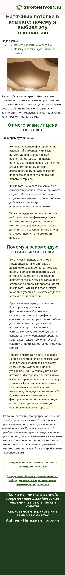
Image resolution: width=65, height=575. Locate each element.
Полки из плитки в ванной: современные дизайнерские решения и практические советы (32, 500)
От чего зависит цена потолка (33, 45)
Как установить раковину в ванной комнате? (32, 513)
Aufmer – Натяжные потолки (32, 520)
